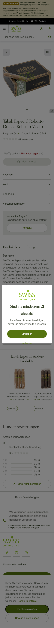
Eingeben (27, 333)
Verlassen (27, 343)
